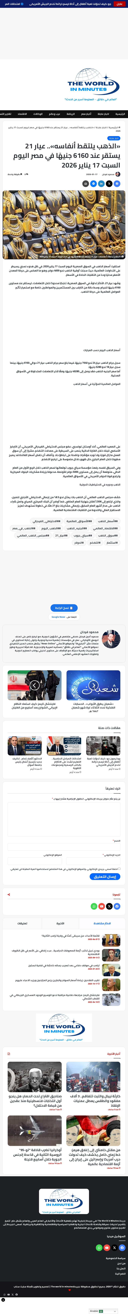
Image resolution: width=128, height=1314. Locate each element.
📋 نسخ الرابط (64, 608)
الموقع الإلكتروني (53, 855)
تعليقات (22, 923)
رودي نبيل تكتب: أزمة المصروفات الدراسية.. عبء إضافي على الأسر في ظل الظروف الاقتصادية (56, 952)
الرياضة (71, 114)
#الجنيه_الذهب (76, 528)
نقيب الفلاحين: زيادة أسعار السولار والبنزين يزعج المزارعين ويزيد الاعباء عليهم (57, 980)
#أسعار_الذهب (107, 521)
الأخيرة (60, 923)
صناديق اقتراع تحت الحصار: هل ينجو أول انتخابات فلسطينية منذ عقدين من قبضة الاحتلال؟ (35, 1100)
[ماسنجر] (93, 183)
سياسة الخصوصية (116, 1258)
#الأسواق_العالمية (78, 521)
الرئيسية (120, 114)
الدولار (78, 542)
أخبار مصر (86, 114)
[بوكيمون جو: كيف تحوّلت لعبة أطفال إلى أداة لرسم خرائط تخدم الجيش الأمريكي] (103, 746)
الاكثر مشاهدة (102, 923)
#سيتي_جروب (82, 535)
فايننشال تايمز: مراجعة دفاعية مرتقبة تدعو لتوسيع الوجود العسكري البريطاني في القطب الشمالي (55, 997)
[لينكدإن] (101, 183)
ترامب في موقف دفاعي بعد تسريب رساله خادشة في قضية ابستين (64, 965)
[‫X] (109, 183)
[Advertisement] (64, 33)
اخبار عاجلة (103, 114)
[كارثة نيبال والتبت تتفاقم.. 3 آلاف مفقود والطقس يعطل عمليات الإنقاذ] (93, 1077)
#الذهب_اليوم (50, 528)
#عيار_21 (60, 535)
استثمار (111, 542)
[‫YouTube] (101, 906)
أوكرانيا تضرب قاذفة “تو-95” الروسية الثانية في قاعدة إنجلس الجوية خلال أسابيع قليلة (37, 1154)
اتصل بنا (121, 1268)
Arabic (94, 1311)
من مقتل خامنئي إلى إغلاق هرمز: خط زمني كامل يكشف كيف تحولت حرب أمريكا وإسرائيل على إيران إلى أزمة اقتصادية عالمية (94, 1157)
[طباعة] (85, 183)
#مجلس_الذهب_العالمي (32, 535)
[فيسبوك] (117, 183)
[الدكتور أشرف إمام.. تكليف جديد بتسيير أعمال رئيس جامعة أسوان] (25, 746)
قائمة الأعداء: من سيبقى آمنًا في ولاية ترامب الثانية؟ (71, 936)
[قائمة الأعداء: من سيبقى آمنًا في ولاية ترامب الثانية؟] (111, 940)
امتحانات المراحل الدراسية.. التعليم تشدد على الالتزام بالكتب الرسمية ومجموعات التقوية (66, 763)
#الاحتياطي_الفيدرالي (46, 521)
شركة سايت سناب (23, 1287)
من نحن (121, 1263)
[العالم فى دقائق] (94, 85)
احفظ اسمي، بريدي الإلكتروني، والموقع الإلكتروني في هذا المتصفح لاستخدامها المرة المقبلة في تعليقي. (64, 869)
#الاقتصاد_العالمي (104, 528)
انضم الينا (120, 1274)
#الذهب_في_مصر (23, 528)
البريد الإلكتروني (111, 855)
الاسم (116, 841)
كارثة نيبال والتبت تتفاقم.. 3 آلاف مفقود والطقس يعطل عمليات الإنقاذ (95, 1100)
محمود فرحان (108, 174)
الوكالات (37, 114)
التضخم (94, 542)
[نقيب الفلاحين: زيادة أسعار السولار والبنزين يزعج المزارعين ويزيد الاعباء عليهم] (111, 985)
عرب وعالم (54, 114)
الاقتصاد (22, 114)
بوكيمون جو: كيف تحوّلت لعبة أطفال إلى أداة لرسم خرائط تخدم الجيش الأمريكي (67, 3)
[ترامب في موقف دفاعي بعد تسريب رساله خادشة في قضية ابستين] (111, 970)
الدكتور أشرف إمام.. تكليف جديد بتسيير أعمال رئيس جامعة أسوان (27, 761)
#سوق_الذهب (107, 535)
